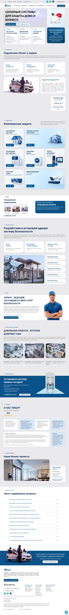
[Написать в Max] (66, 608)
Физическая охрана (27, 1)
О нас (6, 1)
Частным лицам (17, 5)
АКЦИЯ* (14, 1)
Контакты (10, 1)
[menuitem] (5, 2)
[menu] (21, 2)
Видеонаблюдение (41, 5)
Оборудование (32, 5)
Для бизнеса (24, 5)
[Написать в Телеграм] (66, 612)
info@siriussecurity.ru (25, 24)
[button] (20, 2)
